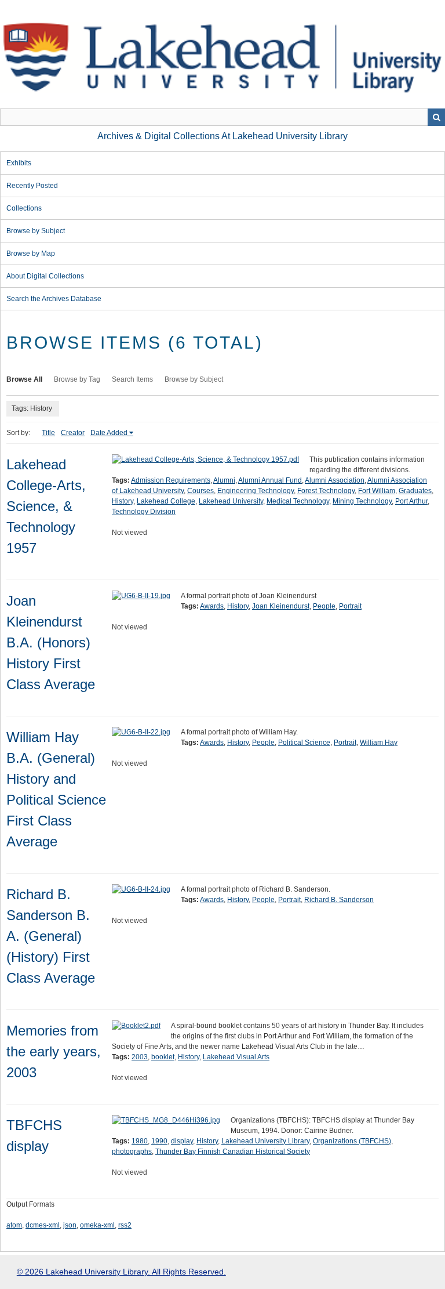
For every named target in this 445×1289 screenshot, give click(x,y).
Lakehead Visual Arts (236, 1057)
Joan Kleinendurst (280, 606)
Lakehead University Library (265, 1141)
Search (436, 117)
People (324, 606)
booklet (162, 1057)
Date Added (108, 433)
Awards (212, 606)
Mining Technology (362, 501)
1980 (140, 1141)
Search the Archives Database (53, 299)
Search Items (132, 379)
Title (48, 433)
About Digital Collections (45, 276)
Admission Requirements (170, 480)
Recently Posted (32, 186)
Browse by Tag (77, 379)
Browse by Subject (35, 231)
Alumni (224, 480)
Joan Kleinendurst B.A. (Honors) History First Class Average (50, 642)
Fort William (376, 491)
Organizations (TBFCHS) (352, 1141)
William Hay (378, 742)
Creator (73, 433)
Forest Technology (326, 491)
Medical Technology (298, 501)
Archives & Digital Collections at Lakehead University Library (222, 136)
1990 (159, 1141)
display (182, 1141)
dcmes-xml (42, 1225)
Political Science (304, 742)
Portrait (350, 606)
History (122, 501)
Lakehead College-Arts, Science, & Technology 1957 (46, 506)
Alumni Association (334, 480)
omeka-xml (97, 1225)
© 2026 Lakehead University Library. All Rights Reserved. (121, 1271)
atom (14, 1225)
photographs (132, 1151)
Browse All (24, 379)
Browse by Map (30, 253)
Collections (24, 208)
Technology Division (144, 512)
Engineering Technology (255, 491)
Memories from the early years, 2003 (53, 1051)
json (69, 1225)
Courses (200, 491)
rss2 (125, 1225)
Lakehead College (166, 501)
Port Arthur (411, 501)
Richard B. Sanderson (339, 900)
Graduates (415, 491)
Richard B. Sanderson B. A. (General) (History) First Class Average (50, 936)
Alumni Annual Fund (270, 480)
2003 (140, 1057)
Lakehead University (231, 501)
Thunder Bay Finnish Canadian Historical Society (232, 1151)
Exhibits (18, 163)
